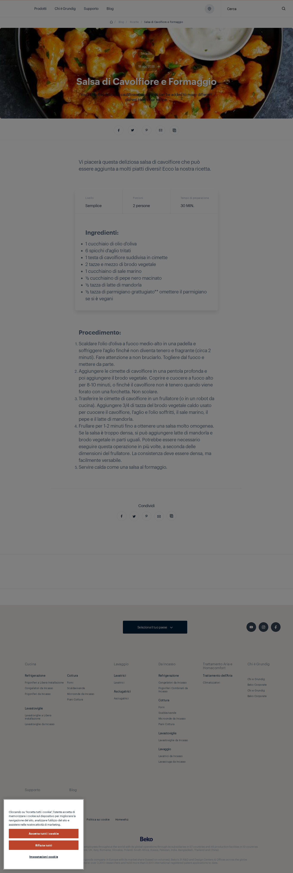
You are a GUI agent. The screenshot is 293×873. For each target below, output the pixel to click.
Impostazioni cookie (43, 856)
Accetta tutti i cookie (44, 833)
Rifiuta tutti (43, 845)
